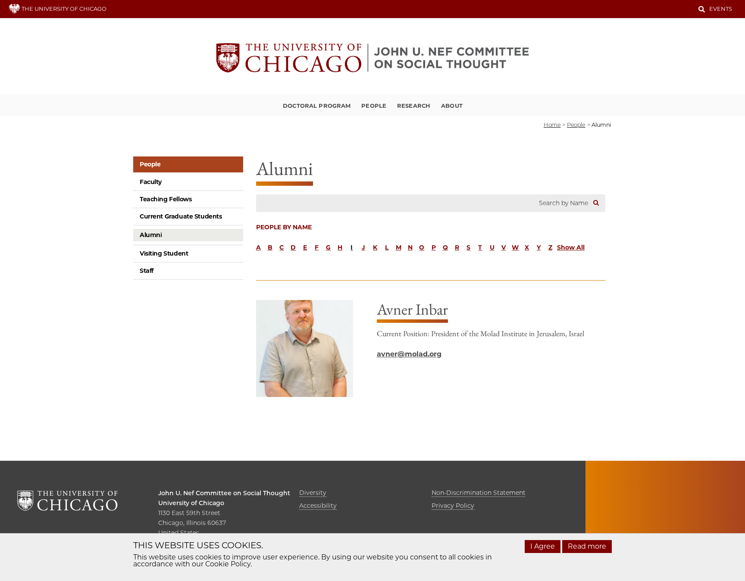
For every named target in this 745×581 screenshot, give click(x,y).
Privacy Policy (453, 505)
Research (413, 105)
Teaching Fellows (165, 199)
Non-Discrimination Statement (479, 493)
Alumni (151, 235)
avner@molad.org (409, 354)
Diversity (312, 493)
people (576, 124)
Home (552, 124)
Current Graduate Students (181, 216)
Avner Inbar (412, 309)
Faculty (151, 182)
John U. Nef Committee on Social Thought (224, 493)
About (452, 105)
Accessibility (318, 505)
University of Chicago (191, 503)
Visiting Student (164, 253)
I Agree (542, 546)
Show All (571, 247)
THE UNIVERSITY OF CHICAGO (63, 8)
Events (720, 8)
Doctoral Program (317, 105)
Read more (587, 546)
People (373, 105)
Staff (146, 271)
